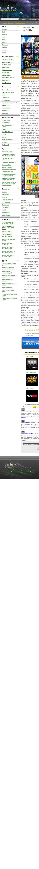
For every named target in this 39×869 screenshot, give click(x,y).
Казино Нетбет (29, 388)
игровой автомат (31, 333)
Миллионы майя (6, 64)
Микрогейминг (6, 120)
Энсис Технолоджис (7, 139)
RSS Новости (26, 471)
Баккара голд (5, 105)
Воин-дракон (5, 67)
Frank (3, 37)
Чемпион (4, 42)
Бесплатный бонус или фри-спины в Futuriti (8, 252)
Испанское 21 (6, 110)
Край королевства (7, 70)
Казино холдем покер (8, 92)
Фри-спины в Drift (7, 231)
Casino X (4, 29)
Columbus (4, 50)
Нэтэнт (4, 137)
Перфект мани (6, 215)
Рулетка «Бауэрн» (7, 90)
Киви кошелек (6, 202)
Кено (3, 95)
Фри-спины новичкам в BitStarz (8, 240)
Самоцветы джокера (8, 59)
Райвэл (4, 129)
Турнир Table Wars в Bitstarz (7, 280)
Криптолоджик (6, 122)
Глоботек (4, 142)
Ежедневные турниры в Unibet (8, 291)
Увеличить (25, 156)
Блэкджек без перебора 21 (9, 103)
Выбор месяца (8, 470)
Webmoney (25, 470)
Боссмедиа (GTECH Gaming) (7, 126)
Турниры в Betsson (7, 287)
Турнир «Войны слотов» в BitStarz (9, 284)
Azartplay (4, 47)
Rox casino (5, 45)
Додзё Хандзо (6, 80)
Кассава (4, 134)
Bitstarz (4, 52)
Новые (31, 470)
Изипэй (4, 210)
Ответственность (16, 471)
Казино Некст (29, 356)
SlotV (3, 32)
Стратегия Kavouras (7, 171)
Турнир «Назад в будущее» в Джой (7, 272)
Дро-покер (5, 113)
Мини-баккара (6, 100)
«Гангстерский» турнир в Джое (9, 264)
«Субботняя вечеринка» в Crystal (9, 295)
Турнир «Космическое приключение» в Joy (8, 268)
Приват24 (4, 197)
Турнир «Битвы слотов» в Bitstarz (9, 276)
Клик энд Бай (5, 207)
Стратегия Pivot (6, 165)
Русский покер (6, 108)
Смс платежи (5, 205)
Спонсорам (8, 471)
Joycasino (4, 34)
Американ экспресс (7, 199)
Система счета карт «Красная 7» (7, 159)
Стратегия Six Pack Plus (9, 162)
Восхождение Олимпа (8, 77)
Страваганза (5, 97)
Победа (4, 39)
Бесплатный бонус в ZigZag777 (7, 244)
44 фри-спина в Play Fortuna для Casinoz (7, 222)
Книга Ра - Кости (6, 83)
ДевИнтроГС (5, 145)
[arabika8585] (23, 433)
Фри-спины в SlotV (7, 234)
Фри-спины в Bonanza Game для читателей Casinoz (8, 227)
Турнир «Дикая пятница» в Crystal (9, 299)
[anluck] (23, 422)
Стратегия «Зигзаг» (7, 152)
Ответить (23, 417)
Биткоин (4, 192)
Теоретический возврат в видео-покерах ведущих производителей (9, 183)
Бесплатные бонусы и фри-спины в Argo (8, 248)
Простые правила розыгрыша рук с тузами (9, 168)
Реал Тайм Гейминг (7, 132)
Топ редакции (17, 470)
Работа (33, 471)
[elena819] (23, 411)
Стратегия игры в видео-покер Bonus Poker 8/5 (9, 178)
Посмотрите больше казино (31, 404)
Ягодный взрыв (6, 75)
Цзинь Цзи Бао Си (7, 62)
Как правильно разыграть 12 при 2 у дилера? (9, 175)
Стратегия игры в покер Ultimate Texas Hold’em (8, 155)
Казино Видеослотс (31, 372)
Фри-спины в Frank (7, 236)
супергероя (30, 80)
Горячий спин (6, 72)
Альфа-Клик (5, 194)
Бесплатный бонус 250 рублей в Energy (8, 256)
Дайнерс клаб (6, 212)
